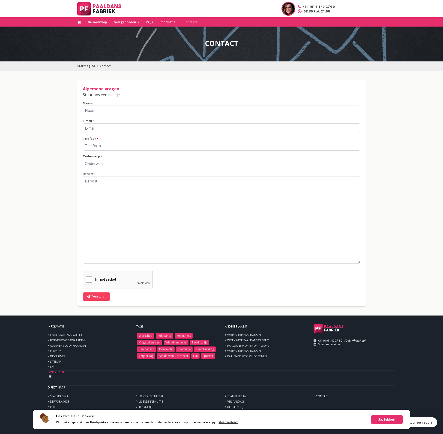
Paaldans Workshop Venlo (247, 356)
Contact (191, 22)
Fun (195, 356)
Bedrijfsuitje (199, 342)
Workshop (146, 336)
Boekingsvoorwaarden (67, 340)
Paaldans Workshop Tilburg (248, 346)
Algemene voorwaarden (68, 346)
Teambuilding (205, 349)
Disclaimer (57, 356)
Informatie (167, 22)
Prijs (149, 22)
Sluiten (427, 422)
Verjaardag (146, 356)
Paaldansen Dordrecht (173, 356)
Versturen (99, 296)
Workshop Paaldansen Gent (248, 340)
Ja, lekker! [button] (387, 419)
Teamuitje (184, 349)
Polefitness (184, 336)
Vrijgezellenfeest (149, 342)
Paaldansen (146, 349)
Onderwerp (92, 156)
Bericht (89, 174)
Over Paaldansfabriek (66, 335)
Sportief (208, 356)
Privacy (55, 351)
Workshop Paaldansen (244, 335)
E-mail (88, 121)
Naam (88, 103)
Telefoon (90, 139)
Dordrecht (166, 349)
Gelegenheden (125, 22)
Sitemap (55, 362)
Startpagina (86, 66)
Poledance (164, 336)
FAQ (53, 367)
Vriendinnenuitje (176, 342)
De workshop (97, 22)
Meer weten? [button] (228, 422)
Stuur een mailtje (329, 344)
